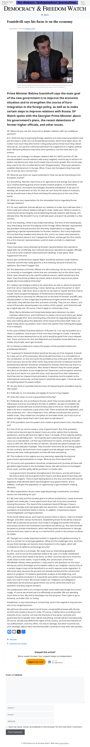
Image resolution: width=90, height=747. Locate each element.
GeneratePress (64, 743)
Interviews (13, 639)
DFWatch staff (30, 29)
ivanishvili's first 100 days (18, 643)
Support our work (35, 661)
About (82, 2)
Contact (83, 4)
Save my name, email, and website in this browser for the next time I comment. (45, 726)
